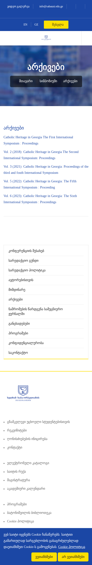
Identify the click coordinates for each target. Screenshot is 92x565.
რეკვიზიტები (17, 430)
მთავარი (25, 81)
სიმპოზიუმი (48, 81)
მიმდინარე (16, 289)
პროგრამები (18, 333)
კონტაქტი (14, 447)
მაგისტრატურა (18, 480)
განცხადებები (19, 323)
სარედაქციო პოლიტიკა (27, 270)
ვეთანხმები (44, 557)
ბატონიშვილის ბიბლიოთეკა (29, 513)
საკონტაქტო (18, 352)
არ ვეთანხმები (73, 557)
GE (36, 24)
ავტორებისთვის (20, 280)
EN (25, 24)
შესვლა (57, 24)
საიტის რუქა (16, 471)
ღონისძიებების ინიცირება (27, 439)
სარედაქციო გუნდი (23, 260)
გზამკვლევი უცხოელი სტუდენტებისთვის (38, 422)
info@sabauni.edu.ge (51, 6)
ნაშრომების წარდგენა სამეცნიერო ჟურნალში (35, 311)
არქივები (70, 81)
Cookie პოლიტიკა (20, 521)
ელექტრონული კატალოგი (28, 463)
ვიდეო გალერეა (18, 6)
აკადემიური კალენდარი (26, 488)
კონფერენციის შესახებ (26, 251)
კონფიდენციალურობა (26, 343)
